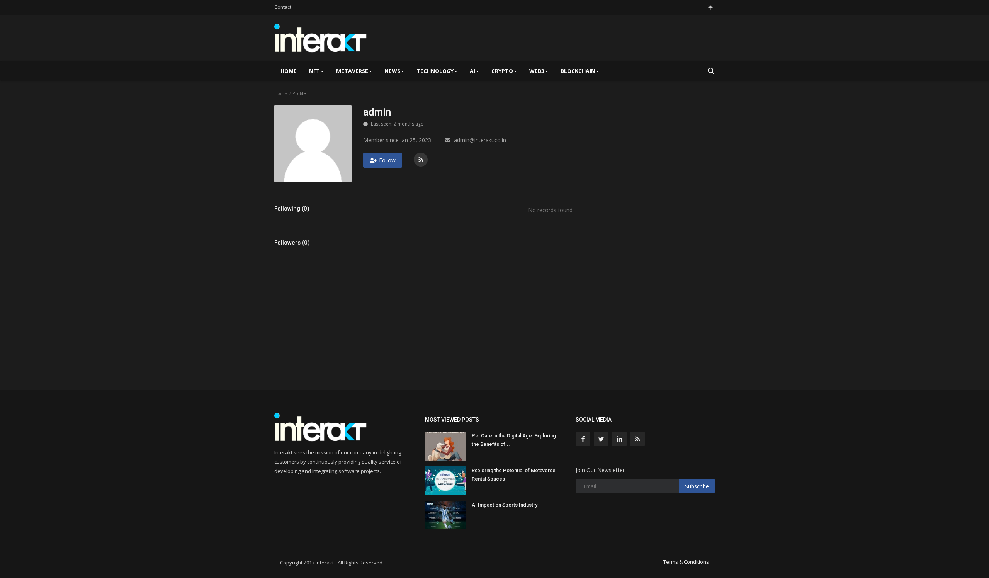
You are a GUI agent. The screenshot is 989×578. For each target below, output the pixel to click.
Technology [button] (435, 71)
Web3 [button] (536, 71)
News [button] (392, 71)
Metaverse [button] (352, 71)
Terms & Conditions (686, 561)
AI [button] (472, 71)
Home (288, 71)
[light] (710, 7)
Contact (282, 7)
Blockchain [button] (578, 71)
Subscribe (697, 486)
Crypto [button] (502, 71)
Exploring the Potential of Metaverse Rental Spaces (514, 475)
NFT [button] (314, 71)
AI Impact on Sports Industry (504, 505)
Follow (387, 160)
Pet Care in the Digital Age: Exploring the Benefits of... (514, 440)
